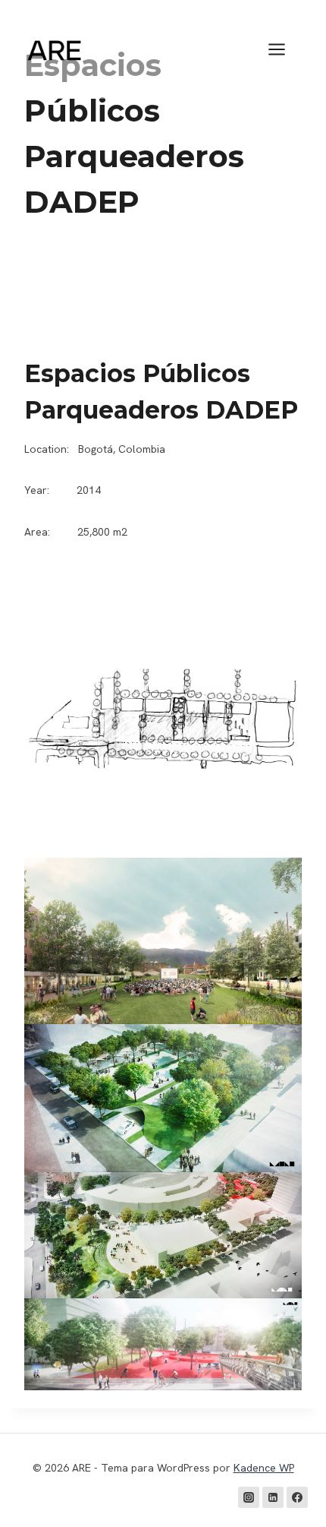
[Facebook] (297, 1497)
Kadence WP (264, 1468)
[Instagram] (248, 1497)
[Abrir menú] (284, 49)
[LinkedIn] (273, 1497)
